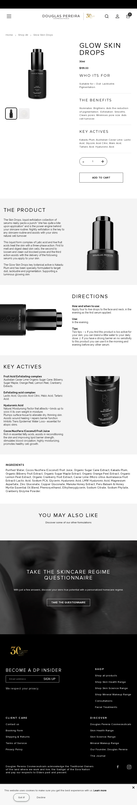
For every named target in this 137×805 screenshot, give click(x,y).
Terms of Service (16, 743)
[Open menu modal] (9, 16)
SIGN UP (49, 678)
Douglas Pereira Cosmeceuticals (110, 724)
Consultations (103, 700)
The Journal (97, 755)
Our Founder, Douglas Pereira (108, 749)
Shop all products (106, 675)
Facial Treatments (106, 707)
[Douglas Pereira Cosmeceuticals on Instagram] (129, 767)
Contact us (12, 724)
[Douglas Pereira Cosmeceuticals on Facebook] (118, 767)
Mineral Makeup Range (104, 743)
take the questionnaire (68, 602)
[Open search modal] (107, 16)
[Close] (133, 787)
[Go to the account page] (117, 16)
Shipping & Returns (18, 736)
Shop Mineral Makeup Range (113, 694)
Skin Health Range (102, 730)
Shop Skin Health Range (110, 682)
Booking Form (14, 730)
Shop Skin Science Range (111, 688)
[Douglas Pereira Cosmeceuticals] (68, 16)
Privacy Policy (14, 749)
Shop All (23, 35)
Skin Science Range (103, 736)
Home (9, 35)
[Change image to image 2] (24, 113)
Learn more (99, 790)
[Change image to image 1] (11, 113)
